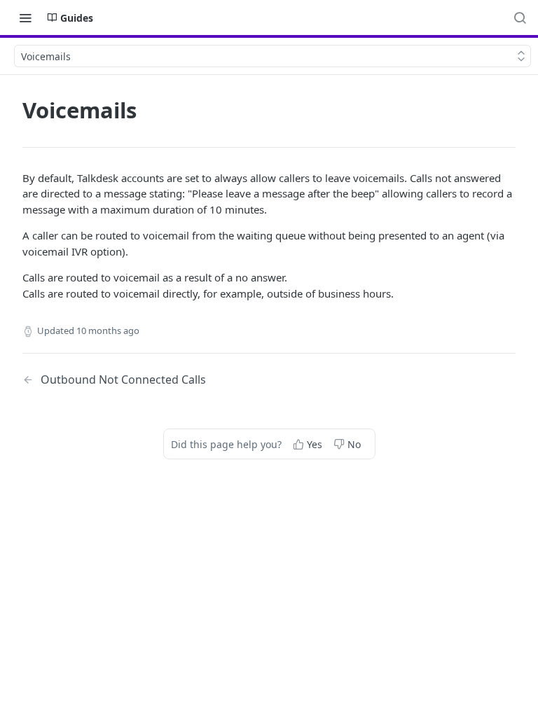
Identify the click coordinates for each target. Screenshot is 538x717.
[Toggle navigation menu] (25, 17)
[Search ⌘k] (520, 17)
